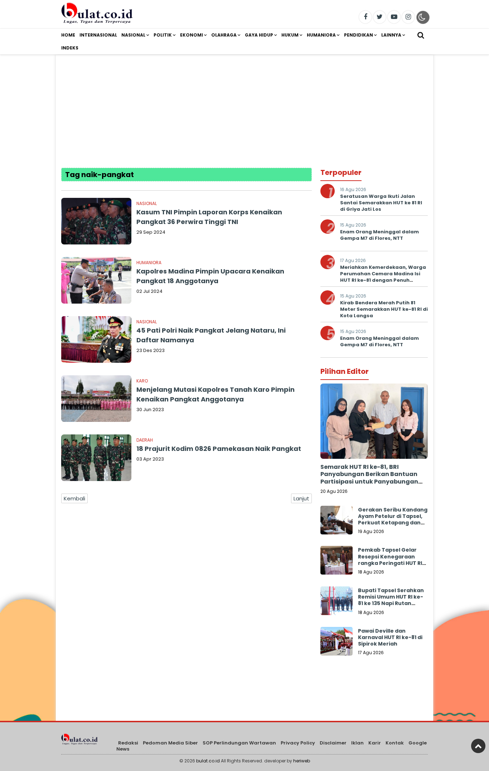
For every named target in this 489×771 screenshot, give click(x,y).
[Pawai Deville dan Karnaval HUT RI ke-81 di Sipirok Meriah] (336, 643)
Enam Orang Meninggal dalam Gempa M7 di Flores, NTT (379, 235)
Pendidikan (358, 35)
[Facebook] (365, 17)
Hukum (290, 35)
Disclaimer (333, 742)
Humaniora (321, 35)
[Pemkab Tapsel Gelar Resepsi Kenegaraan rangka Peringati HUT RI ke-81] (336, 562)
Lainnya (391, 35)
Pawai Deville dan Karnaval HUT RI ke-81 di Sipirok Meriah (390, 637)
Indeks (69, 48)
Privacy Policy (298, 742)
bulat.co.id (208, 761)
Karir (374, 742)
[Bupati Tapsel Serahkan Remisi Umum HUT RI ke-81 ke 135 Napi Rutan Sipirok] (336, 602)
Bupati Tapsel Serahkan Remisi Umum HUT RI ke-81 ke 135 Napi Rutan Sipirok (391, 600)
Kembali (74, 498)
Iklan (357, 742)
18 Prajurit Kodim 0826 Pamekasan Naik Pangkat (218, 448)
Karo (142, 381)
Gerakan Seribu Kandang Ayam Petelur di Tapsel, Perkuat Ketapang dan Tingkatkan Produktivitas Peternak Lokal (392, 526)
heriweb (301, 761)
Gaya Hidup (259, 35)
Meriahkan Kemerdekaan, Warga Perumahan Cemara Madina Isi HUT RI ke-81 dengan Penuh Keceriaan (383, 277)
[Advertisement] (244, 105)
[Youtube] (394, 17)
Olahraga (224, 35)
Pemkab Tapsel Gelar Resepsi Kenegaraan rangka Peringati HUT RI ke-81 (390, 559)
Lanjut (301, 498)
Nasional (133, 35)
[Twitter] (379, 17)
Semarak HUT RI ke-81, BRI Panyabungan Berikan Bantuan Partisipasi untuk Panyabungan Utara (369, 478)
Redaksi (128, 742)
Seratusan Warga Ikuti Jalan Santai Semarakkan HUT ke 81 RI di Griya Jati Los (381, 203)
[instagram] (408, 17)
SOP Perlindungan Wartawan (239, 742)
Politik (163, 35)
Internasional (98, 35)
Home (68, 35)
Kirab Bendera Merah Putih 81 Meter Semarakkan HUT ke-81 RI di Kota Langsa (384, 309)
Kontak (395, 742)
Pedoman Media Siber (170, 742)
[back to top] (478, 746)
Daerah (144, 440)
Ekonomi (191, 35)
